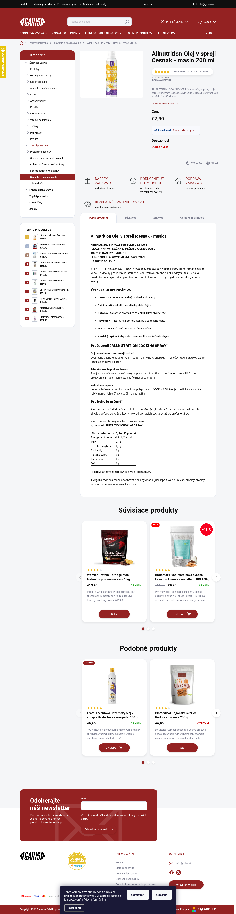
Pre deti (34, 139)
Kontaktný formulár (186, 884)
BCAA (33, 94)
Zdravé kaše (36, 183)
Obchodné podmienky (94, 4)
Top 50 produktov (38, 196)
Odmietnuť (137, 895)
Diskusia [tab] (130, 217)
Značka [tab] (158, 217)
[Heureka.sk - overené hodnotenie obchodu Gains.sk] (77, 861)
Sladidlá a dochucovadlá (43, 177)
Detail (114, 614)
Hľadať (127, 21)
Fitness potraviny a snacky (44, 170)
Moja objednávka (43, 4)
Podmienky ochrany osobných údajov (136, 884)
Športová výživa (38, 62)
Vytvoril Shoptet (181, 909)
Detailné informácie (163, 103)
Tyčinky (34, 126)
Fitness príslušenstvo (41, 190)
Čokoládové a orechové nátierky (47, 164)
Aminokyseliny (38, 101)
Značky (33, 209)
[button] (143, 628)
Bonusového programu (185, 130)
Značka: (161, 80)
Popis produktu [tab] (98, 217)
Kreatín (34, 107)
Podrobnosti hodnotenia (198, 71)
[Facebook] (171, 871)
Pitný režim (36, 132)
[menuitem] (34, 33)
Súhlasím (161, 895)
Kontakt (24, 4)
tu (104, 899)
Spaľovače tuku (38, 81)
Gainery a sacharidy (40, 75)
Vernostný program (67, 4)
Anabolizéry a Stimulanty (43, 88)
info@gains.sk (183, 863)
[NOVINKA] (114, 685)
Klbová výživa (37, 113)
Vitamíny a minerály (40, 120)
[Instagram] (178, 871)
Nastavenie (74, 908)
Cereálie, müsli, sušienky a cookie (47, 158)
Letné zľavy (35, 202)
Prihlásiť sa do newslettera (99, 829)
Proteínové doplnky (40, 151)
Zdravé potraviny (38, 145)
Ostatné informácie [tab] (192, 217)
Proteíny (34, 69)
